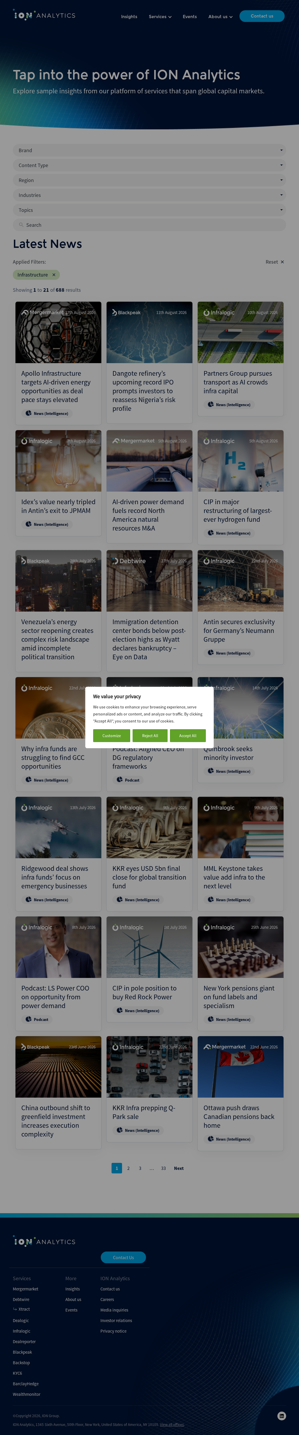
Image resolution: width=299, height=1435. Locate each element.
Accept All (188, 735)
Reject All (150, 735)
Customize (111, 735)
